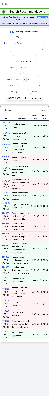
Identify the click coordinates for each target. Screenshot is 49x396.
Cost (12, 73)
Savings (12, 67)
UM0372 (6, 122)
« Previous (8, 110)
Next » (42, 110)
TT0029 (6, 277)
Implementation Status (13, 43)
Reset (34, 91)
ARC (17, 37)
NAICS (9, 79)
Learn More (42, 17)
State (13, 55)
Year (15, 61)
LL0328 (5, 213)
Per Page (14, 91)
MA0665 (6, 132)
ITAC (5, 4)
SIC (29, 79)
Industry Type (12, 85)
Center (6, 49)
